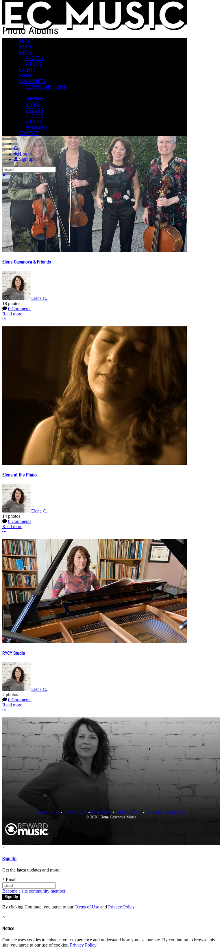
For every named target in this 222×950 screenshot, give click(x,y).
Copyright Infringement (165, 812)
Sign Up (9, 858)
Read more (12, 313)
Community (32, 81)
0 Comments (19, 308)
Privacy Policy (75, 812)
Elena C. (39, 298)
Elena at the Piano (19, 475)
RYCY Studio (13, 653)
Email (9, 879)
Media (26, 52)
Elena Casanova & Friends (26, 262)
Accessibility (101, 812)
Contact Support (128, 812)
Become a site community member (33, 891)
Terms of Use (49, 812)
